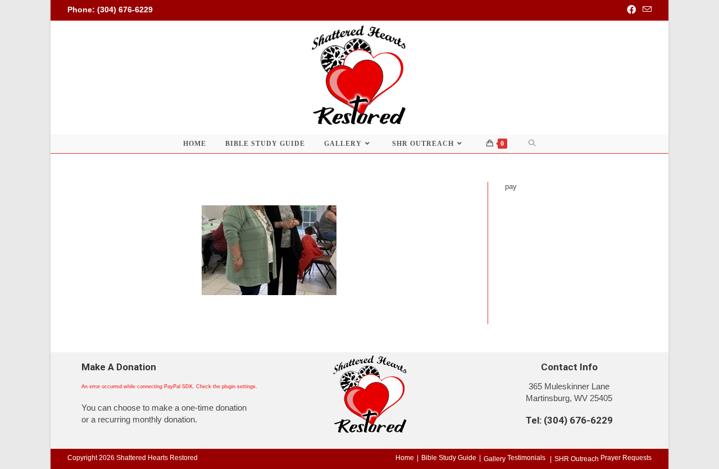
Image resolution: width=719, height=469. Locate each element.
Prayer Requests (626, 458)
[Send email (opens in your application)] (645, 10)
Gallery (495, 459)
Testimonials (526, 458)
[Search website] (532, 143)
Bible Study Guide (448, 458)
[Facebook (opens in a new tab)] (631, 10)
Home (404, 458)
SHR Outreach (576, 459)
